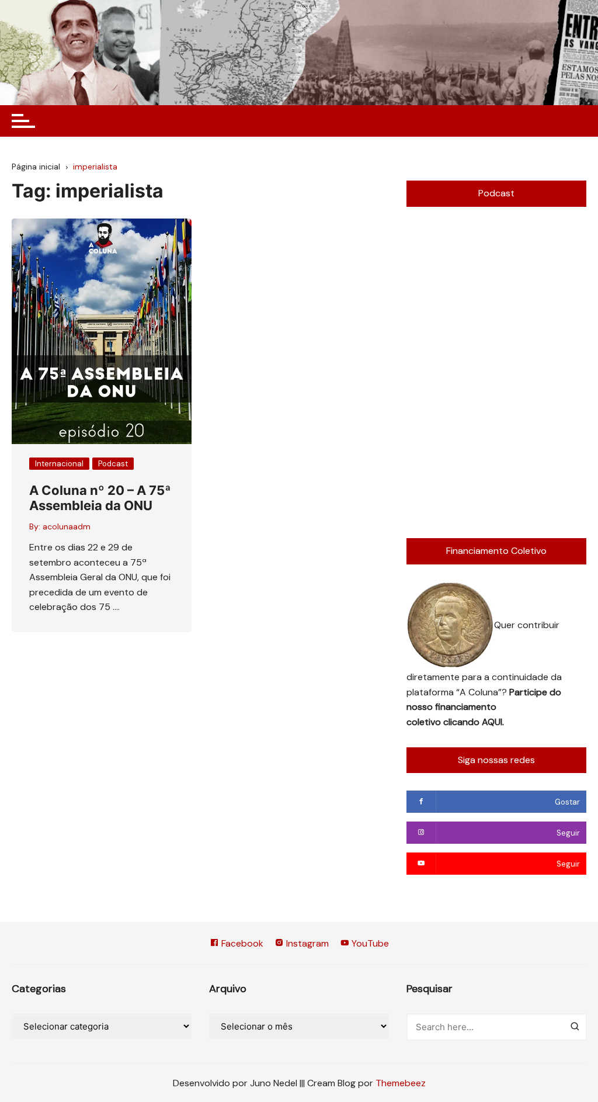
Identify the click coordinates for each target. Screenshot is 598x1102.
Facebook (241, 943)
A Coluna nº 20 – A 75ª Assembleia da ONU (100, 498)
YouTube (369, 943)
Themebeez (401, 1083)
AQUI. (493, 722)
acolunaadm (67, 526)
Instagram (306, 943)
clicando (462, 722)
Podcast (113, 464)
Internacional (59, 464)
